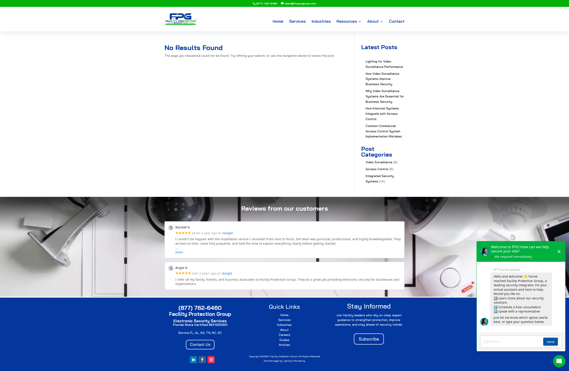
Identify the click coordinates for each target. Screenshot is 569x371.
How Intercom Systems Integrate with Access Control (382, 113)
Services (297, 22)
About (373, 22)
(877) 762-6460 (266, 3)
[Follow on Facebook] (202, 359)
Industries (321, 22)
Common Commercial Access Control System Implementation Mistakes (384, 131)
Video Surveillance (379, 162)
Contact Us (200, 344)
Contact (397, 22)
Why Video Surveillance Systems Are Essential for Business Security (385, 96)
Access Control (377, 169)
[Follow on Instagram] (211, 359)
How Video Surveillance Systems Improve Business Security (382, 79)
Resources (347, 22)
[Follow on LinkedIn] (193, 359)
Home (278, 22)
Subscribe (369, 339)
